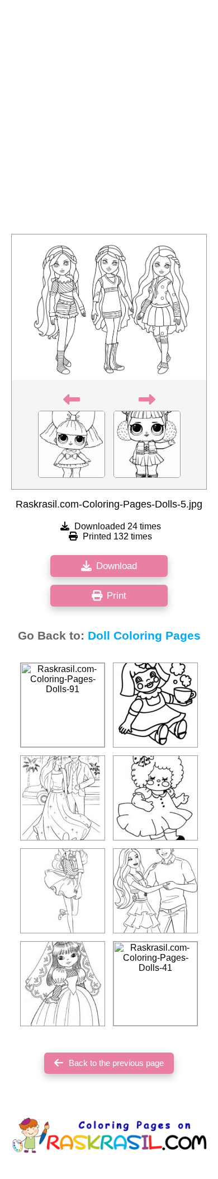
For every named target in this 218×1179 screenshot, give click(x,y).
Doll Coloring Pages (144, 635)
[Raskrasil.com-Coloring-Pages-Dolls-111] (155, 890)
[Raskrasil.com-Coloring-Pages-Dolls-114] (62, 797)
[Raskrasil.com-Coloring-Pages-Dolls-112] (62, 890)
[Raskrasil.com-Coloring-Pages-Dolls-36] (62, 983)
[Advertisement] (109, 120)
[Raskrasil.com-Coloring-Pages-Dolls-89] (155, 797)
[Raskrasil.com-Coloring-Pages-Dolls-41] (155, 983)
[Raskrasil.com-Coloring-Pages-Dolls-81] (155, 705)
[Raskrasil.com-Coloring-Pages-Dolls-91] (62, 705)
